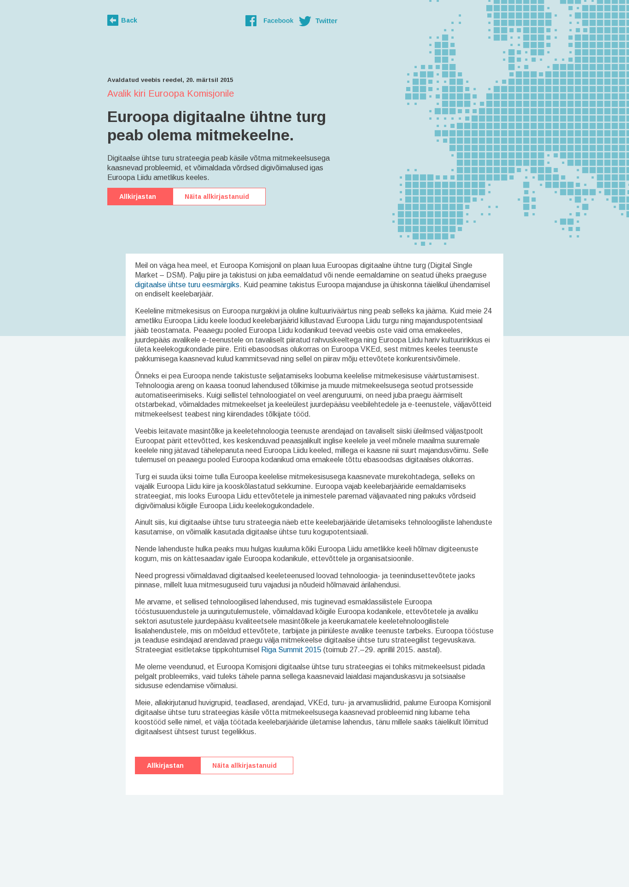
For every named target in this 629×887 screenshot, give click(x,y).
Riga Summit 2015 (291, 650)
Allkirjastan (137, 196)
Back (129, 20)
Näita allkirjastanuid (217, 196)
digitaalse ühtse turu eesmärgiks (187, 285)
